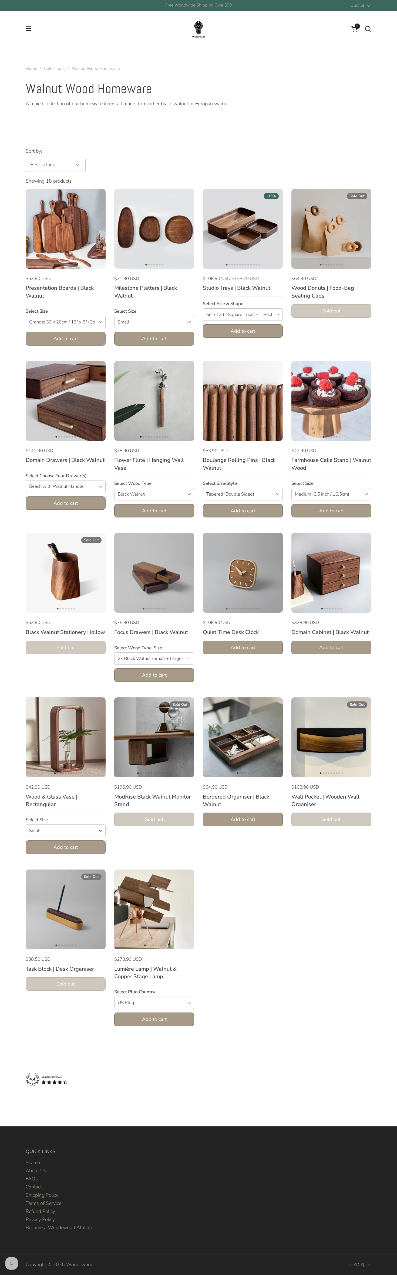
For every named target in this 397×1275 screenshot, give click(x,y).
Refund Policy (40, 1211)
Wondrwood (79, 1264)
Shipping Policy (42, 1195)
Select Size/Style (220, 483)
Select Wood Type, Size (138, 648)
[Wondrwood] (198, 28)
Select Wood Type (133, 483)
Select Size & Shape (223, 304)
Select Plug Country (134, 992)
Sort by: (34, 151)
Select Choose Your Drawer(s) (56, 476)
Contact (34, 1187)
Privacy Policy (40, 1219)
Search (33, 1162)
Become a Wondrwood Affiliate (59, 1227)
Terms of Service (43, 1203)
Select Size (37, 311)
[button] (368, 28)
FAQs (32, 1178)
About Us (36, 1170)
